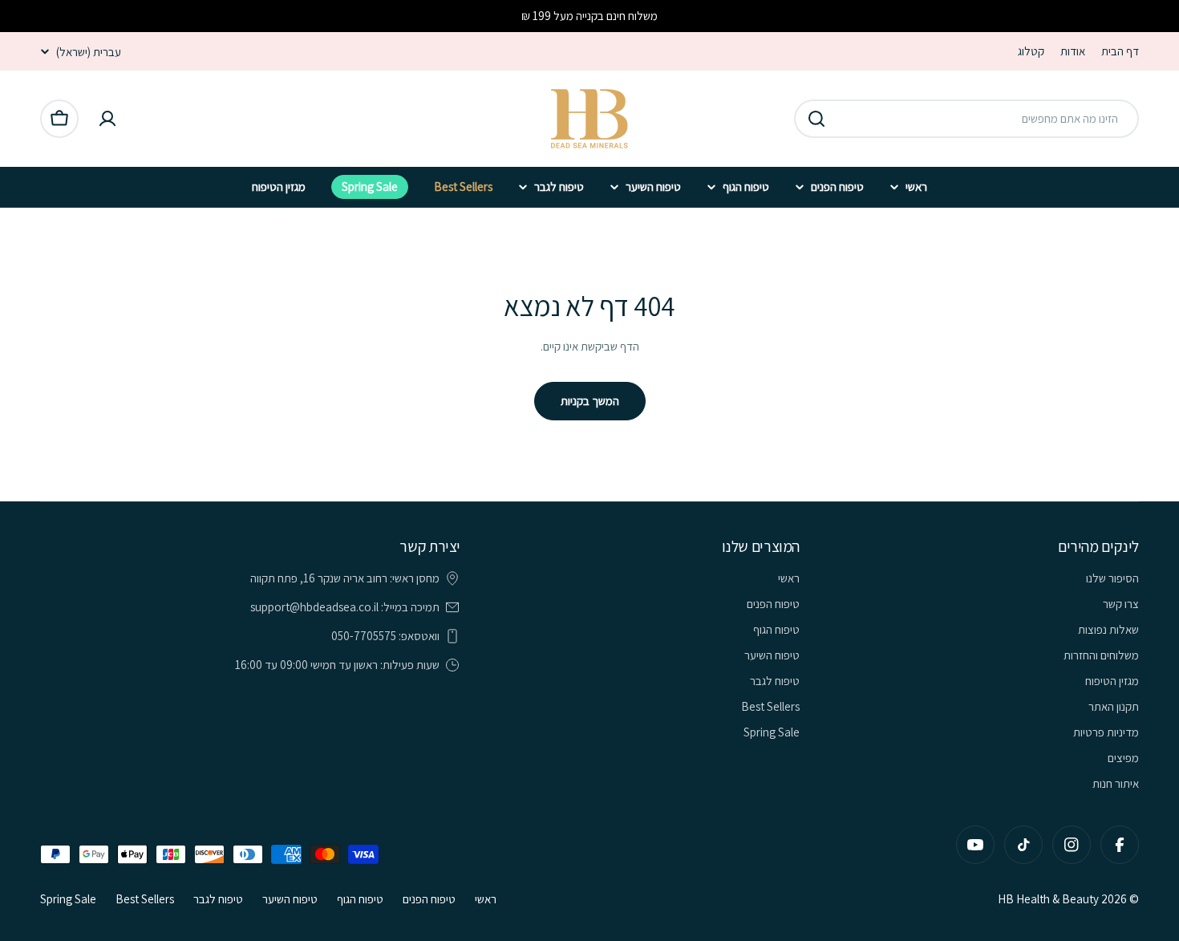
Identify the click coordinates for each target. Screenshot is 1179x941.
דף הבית (1120, 51)
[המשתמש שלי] (107, 118)
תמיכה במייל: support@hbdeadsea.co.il (345, 606)
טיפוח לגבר (218, 899)
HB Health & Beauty (1048, 899)
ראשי (485, 899)
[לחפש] (816, 118)
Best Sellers (144, 899)
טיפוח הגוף (360, 899)
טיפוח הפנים (429, 899)
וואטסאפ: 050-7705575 (385, 635)
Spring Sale (68, 899)
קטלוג (1031, 51)
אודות (1072, 51)
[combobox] (966, 118)
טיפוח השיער (290, 899)
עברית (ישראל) (88, 52)
